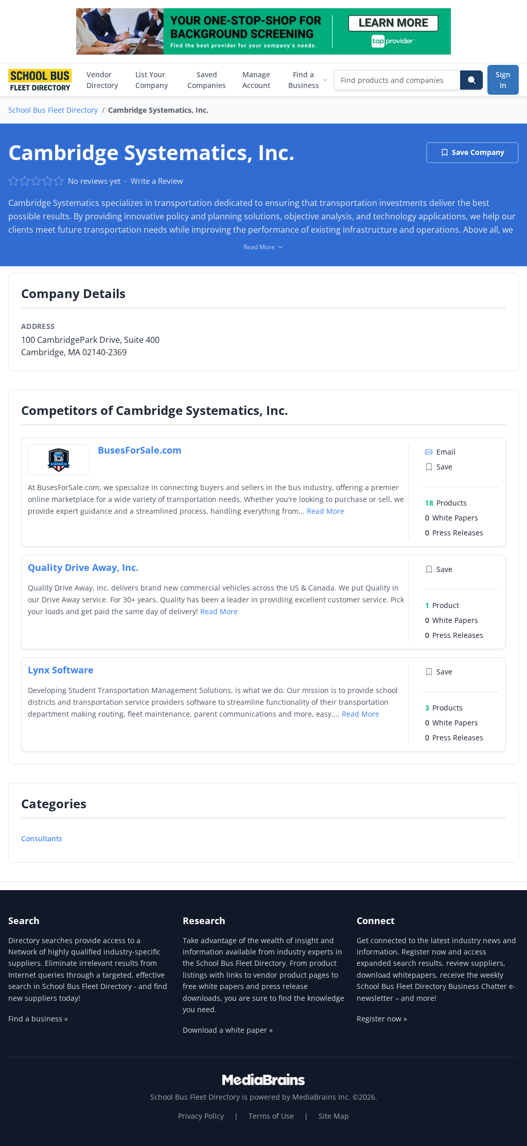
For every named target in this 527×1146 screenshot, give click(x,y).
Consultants (41, 838)
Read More (325, 511)
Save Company (478, 152)
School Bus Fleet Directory (53, 110)
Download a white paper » (228, 1030)
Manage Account (256, 80)
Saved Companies (206, 80)
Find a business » (38, 1018)
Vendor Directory (102, 80)
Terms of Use (271, 1116)
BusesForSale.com (140, 450)
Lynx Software (61, 670)
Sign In (503, 80)
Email (445, 452)
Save (444, 467)
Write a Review (157, 181)
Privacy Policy (201, 1116)
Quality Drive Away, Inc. (83, 567)
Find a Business (303, 80)
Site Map (334, 1116)
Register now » (382, 1018)
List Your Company (151, 80)
